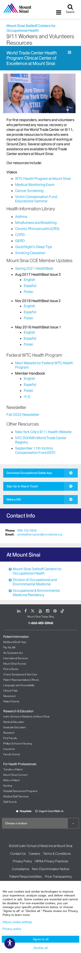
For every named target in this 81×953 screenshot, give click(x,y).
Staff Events (10, 801)
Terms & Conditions (57, 854)
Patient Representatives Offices (21, 679)
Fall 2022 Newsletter (22, 414)
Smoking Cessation (30, 253)
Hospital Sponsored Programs (20, 791)
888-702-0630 (27, 530)
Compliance (20, 869)
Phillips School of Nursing (17, 743)
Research (8, 732)
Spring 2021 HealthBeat (34, 268)
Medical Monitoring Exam (35, 184)
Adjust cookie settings (17, 922)
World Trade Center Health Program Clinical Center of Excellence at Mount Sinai (31, 58)
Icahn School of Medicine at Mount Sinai (26, 716)
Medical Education (13, 721)
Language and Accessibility (19, 685)
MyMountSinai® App (14, 642)
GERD (20, 241)
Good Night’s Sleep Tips (33, 247)
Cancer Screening (29, 190)
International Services (15, 658)
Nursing (7, 785)
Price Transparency (58, 876)
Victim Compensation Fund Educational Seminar (36, 199)
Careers (34, 854)
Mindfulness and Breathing (36, 222)
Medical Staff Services (16, 796)
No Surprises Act (13, 652)
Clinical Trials (10, 690)
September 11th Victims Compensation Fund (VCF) (35, 450)
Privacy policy (12, 929)
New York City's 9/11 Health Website (43, 432)
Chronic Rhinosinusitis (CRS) (37, 228)
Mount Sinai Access (14, 663)
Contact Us (18, 854)
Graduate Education (14, 727)
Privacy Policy (22, 861)
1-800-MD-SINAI (40, 623)
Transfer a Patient (13, 769)
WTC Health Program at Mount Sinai (43, 178)
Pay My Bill (9, 647)
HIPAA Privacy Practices (51, 861)
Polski (28, 292)
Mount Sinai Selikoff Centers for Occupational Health (37, 571)
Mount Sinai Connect (15, 774)
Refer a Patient (11, 780)
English (29, 279)
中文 (27, 396)
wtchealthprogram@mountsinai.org (39, 534)
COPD (20, 235)
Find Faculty (10, 738)
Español (30, 285)
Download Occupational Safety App (29, 473)
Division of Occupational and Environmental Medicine (35, 582)
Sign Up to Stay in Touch (22, 486)
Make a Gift (13, 499)
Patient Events (11, 701)
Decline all (40, 948)
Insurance (9, 748)
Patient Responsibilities (25, 876)
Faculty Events (11, 754)
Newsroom (9, 696)
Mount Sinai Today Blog (40, 616)
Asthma (21, 216)
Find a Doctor (11, 669)
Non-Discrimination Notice (50, 869)
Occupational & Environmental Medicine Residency (36, 592)
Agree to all (40, 939)
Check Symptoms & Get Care (20, 674)
